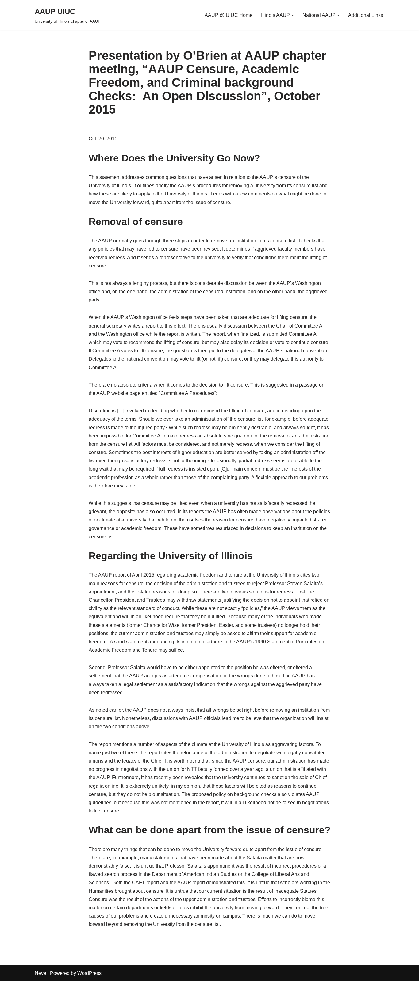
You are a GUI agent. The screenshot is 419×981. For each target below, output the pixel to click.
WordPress (89, 973)
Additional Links (365, 15)
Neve (40, 973)
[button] (292, 15)
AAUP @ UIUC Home (228, 15)
